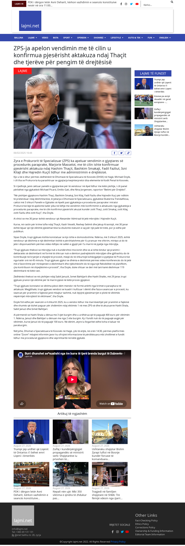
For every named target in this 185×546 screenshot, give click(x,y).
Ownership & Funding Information (154, 531)
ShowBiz (98, 37)
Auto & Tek (134, 37)
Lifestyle (116, 37)
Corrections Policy (145, 527)
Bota (55, 37)
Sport (66, 37)
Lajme (31, 37)
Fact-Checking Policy (146, 520)
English (163, 37)
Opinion (81, 37)
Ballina (18, 37)
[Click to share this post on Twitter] (120, 153)
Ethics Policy (142, 524)
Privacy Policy (118, 541)
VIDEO (45, 37)
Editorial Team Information (150, 534)
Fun (150, 37)
